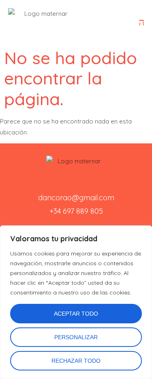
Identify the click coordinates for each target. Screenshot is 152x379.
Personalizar (76, 337)
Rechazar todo (76, 360)
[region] (76, 302)
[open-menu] (142, 22)
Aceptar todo (76, 313)
